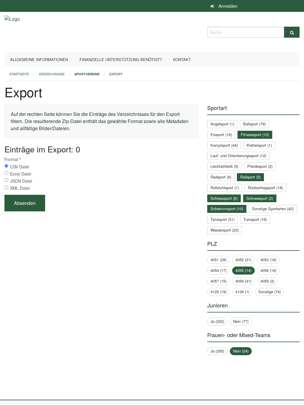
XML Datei (20, 188)
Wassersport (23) (224, 230)
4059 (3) (267, 281)
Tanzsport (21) (222, 219)
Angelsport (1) (222, 124)
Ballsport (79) (254, 124)
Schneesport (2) (259, 198)
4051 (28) (218, 259)
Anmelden (228, 6)
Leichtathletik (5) (224, 166)
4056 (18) (268, 270)
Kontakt (182, 59)
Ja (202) (217, 321)
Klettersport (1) (259, 145)
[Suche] (292, 32)
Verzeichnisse (51, 74)
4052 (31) (243, 259)
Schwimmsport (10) (226, 208)
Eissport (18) (221, 134)
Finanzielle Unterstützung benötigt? (121, 59)
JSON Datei (21, 181)
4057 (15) (218, 281)
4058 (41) (243, 281)
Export (116, 74)
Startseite (19, 74)
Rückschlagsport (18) (265, 187)
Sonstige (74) (269, 291)
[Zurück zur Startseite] (12, 31)
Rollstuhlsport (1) (224, 187)
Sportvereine (86, 74)
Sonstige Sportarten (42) (273, 208)
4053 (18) (268, 259)
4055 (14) (243, 270)
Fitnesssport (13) (255, 134)
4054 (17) (218, 270)
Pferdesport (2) (260, 166)
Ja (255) (217, 351)
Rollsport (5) (250, 177)
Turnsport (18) (255, 219)
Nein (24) (240, 351)
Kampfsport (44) (224, 145)
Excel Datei (20, 174)
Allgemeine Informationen (39, 59)
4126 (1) (242, 291)
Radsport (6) (220, 177)
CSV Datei (19, 167)
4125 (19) (218, 291)
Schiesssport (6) (224, 198)
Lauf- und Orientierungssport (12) (238, 155)
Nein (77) (240, 321)
